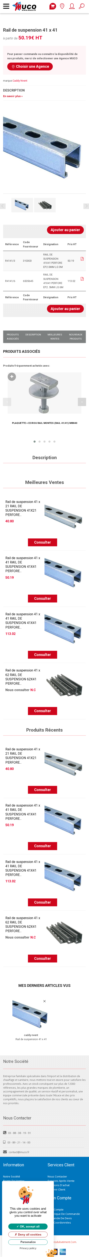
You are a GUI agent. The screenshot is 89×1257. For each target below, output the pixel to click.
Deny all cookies (29, 1234)
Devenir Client (56, 1189)
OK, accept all (29, 1226)
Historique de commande (64, 1214)
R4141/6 (10, 281)
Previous (3, 206)
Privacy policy (28, 1248)
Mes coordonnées (59, 1222)
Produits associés (13, 336)
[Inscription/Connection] (72, 7)
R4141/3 (10, 260)
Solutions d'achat (59, 1185)
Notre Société (11, 1176)
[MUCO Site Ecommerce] (25, 3)
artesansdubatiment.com (61, 1242)
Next (86, 206)
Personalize (28, 1242)
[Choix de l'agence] (62, 7)
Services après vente (61, 1181)
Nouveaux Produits (75, 336)
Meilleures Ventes (55, 336)
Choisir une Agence (32, 66)
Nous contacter (57, 1176)
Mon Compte (56, 1209)
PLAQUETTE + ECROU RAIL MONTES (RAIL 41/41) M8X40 (44, 423)
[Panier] (52, 6)
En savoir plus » (13, 96)
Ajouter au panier (65, 230)
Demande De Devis (60, 1218)
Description (33, 334)
